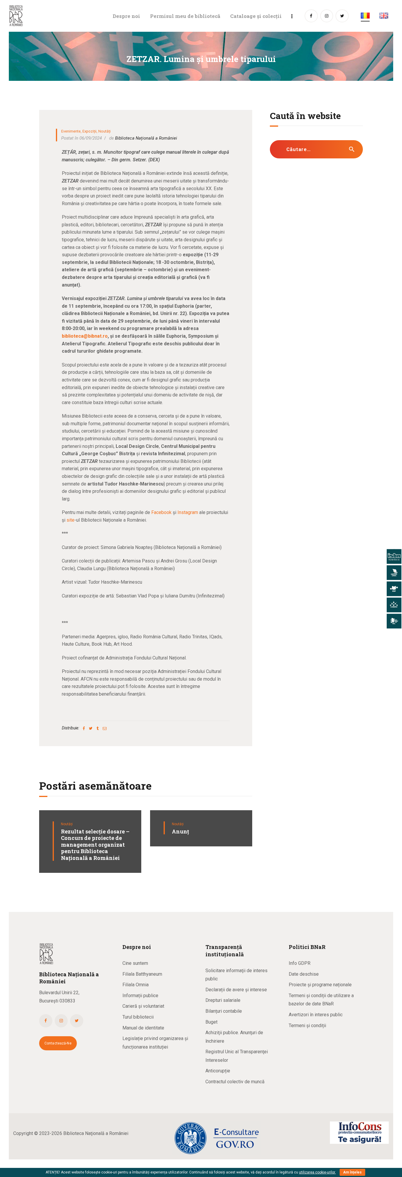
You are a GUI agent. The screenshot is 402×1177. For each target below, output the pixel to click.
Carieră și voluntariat (143, 1006)
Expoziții (89, 131)
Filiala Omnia (135, 984)
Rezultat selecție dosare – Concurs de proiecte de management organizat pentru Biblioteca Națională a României (95, 844)
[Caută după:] (316, 149)
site (70, 520)
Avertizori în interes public (316, 1014)
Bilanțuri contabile (223, 1011)
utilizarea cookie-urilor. (317, 1172)
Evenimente (71, 131)
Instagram (187, 512)
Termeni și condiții (307, 1025)
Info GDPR (299, 963)
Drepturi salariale (222, 1000)
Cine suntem (135, 963)
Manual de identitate (143, 1028)
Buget (211, 1022)
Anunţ (180, 831)
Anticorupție (217, 1071)
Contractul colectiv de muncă (235, 1081)
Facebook (161, 512)
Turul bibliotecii (138, 1017)
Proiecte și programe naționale (320, 984)
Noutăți (104, 131)
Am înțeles (352, 1172)
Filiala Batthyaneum (142, 974)
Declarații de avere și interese (236, 989)
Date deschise (304, 974)
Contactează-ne (58, 1043)
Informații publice (140, 995)
